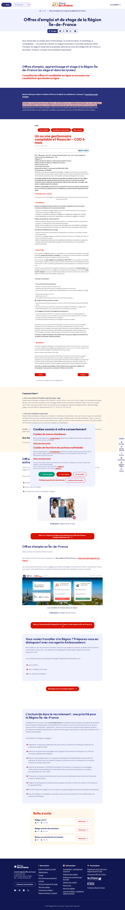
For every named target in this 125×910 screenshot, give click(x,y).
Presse (40, 875)
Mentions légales (69, 889)
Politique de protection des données (72, 878)
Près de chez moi (121, 449)
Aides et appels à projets (47, 869)
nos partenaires (55, 438)
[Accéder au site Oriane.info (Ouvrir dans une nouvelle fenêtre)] (98, 883)
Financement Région (45, 890)
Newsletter (121, 460)
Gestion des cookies (70, 882)
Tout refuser (65, 474)
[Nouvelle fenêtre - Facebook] (15, 890)
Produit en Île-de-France (96, 888)
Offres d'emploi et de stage (48, 884)
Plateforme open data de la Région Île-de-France (97, 870)
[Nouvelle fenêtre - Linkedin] (24, 890)
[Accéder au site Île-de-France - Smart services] (98, 878)
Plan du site (67, 886)
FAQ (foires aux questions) (47, 878)
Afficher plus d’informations (42, 443)
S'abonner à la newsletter (25, 884)
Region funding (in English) (47, 893)
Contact (121, 471)
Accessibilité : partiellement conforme (73, 870)
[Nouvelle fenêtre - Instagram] (19, 890)
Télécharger (82, 821)
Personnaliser (79, 474)
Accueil (44, 11)
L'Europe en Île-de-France (96, 874)
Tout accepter (48, 474)
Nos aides (121, 444)
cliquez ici (61, 466)
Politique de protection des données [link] (52, 480)
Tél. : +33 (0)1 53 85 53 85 (22, 878)
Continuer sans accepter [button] (75, 480)
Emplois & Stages (121, 465)
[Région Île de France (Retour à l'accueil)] (62, 4)
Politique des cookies (70, 874)
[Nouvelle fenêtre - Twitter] (28, 890)
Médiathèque (43, 872)
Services (121, 455)
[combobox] (22, 5)
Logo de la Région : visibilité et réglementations (73, 893)
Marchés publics (44, 887)
